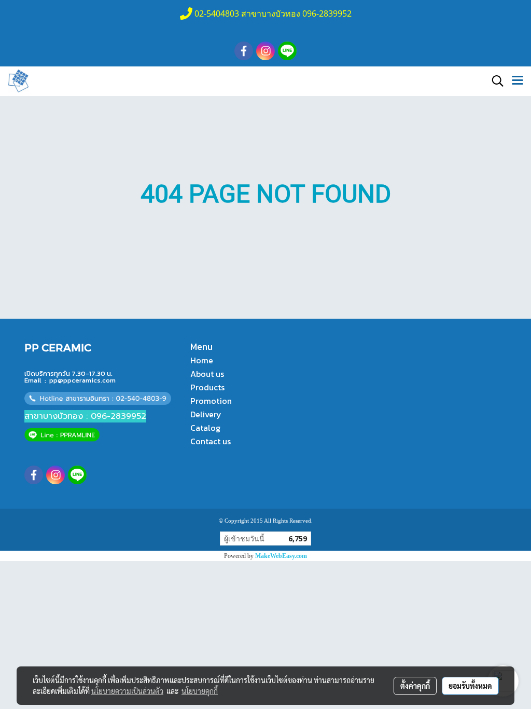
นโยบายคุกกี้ (199, 691)
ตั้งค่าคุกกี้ (415, 685)
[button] (494, 81)
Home (201, 360)
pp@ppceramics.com (82, 380)
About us (207, 373)
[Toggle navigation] (517, 81)
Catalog (205, 427)
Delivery (205, 414)
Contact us (210, 441)
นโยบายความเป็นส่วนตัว (127, 691)
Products (207, 387)
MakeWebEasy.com (281, 556)
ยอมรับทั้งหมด (470, 685)
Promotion (211, 400)
